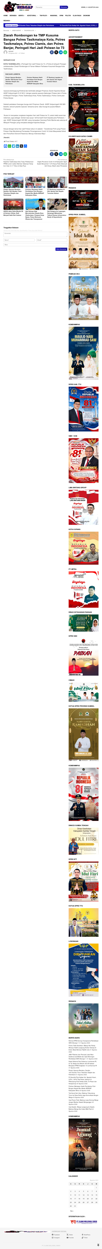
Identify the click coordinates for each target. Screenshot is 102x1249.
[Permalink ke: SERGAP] (5, 52)
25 (79, 1202)
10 (75, 1195)
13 (88, 1195)
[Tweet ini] (56, 52)
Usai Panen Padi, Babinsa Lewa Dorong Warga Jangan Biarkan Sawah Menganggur (83, 1101)
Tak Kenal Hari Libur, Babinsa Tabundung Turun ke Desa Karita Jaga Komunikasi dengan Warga (83, 1095)
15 (96, 1195)
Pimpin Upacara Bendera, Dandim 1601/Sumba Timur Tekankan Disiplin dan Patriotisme (13, 80)
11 (79, 1195)
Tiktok (86, 1238)
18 (79, 1199)
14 (92, 1195)
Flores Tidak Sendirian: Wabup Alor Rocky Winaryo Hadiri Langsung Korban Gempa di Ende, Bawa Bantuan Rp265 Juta (82, 1048)
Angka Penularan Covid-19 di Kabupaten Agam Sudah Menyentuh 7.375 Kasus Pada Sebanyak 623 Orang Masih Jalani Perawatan (52, 163)
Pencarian (64, 7)
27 (88, 1202)
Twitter (71, 1235)
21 (92, 1199)
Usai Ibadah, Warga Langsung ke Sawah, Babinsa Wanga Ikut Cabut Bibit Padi (82, 1108)
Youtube (71, 1238)
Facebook (57, 1235)
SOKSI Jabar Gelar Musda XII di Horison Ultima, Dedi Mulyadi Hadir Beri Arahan (13, 213)
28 (92, 1202)
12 (83, 1195)
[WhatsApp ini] (65, 52)
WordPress (87, 1235)
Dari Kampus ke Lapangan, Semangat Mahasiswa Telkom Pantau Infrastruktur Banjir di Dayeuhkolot (56, 214)
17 (75, 1199)
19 (83, 1199)
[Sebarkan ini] (52, 52)
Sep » (72, 1211)
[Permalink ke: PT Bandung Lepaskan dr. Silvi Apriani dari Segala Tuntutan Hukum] (57, 182)
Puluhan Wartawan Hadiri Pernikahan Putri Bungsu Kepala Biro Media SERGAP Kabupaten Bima (35, 80)
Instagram (57, 1238)
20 (88, 1199)
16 (71, 1199)
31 (75, 1206)
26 (83, 1202)
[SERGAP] (19, 7)
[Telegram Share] (61, 52)
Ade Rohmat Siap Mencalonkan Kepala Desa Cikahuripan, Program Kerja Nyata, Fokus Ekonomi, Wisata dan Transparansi (34, 215)
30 (71, 1206)
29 (96, 1202)
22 (96, 1199)
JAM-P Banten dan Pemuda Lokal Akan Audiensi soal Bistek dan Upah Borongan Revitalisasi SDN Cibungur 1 (81, 1057)
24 (75, 1202)
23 (71, 1202)
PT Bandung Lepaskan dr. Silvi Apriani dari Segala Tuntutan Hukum (55, 79)
